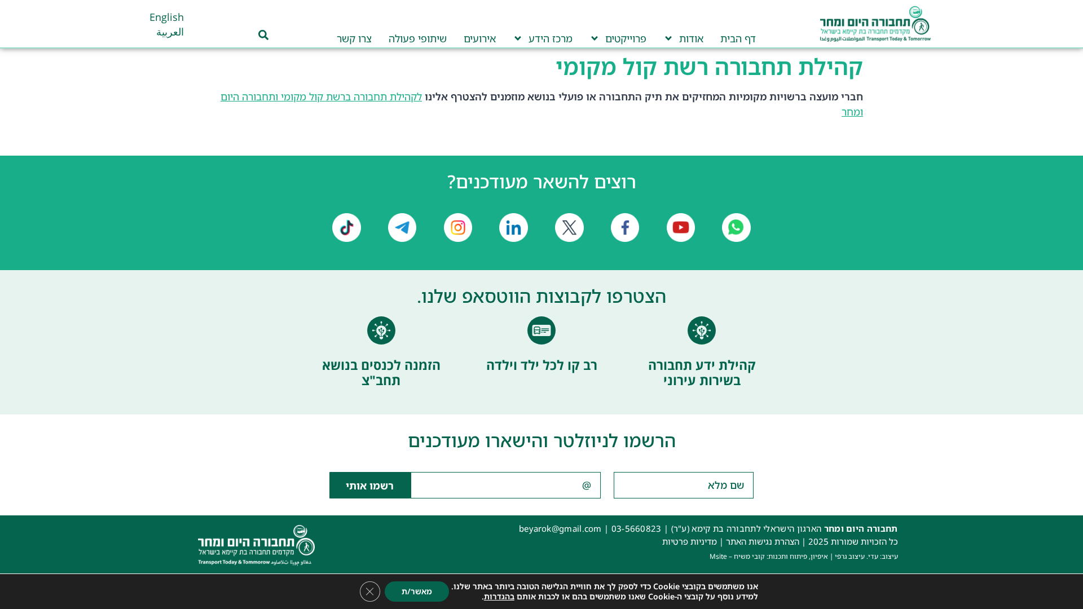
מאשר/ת (417, 591)
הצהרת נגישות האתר (762, 541)
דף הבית (738, 38)
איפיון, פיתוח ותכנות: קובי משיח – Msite (769, 556)
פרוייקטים (625, 38)
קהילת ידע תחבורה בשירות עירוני (702, 373)
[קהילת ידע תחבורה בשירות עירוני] (702, 330)
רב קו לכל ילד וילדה (541, 365)
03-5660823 (636, 528)
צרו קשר (354, 38)
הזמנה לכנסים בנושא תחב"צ (381, 373)
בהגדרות (499, 597)
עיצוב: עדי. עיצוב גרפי (866, 556)
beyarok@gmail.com (560, 528)
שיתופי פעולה (418, 38)
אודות (691, 38)
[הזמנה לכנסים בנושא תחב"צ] (381, 330)
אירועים (480, 38)
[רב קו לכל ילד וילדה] (541, 330)
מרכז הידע (551, 38)
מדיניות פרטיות (689, 541)
